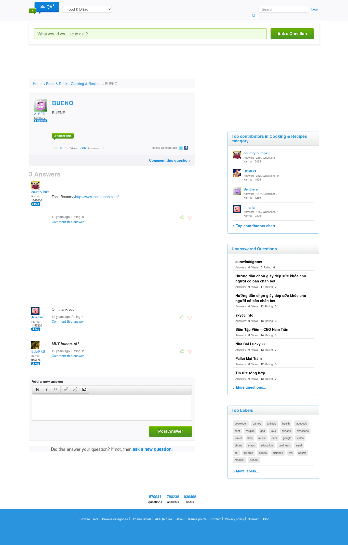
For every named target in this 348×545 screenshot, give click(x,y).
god (262, 431)
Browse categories (115, 519)
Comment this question (169, 160)
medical (239, 460)
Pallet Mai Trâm (248, 358)
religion (250, 431)
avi (290, 453)
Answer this (63, 135)
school (254, 460)
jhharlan (37, 317)
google (287, 438)
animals (271, 423)
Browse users (88, 519)
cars (274, 438)
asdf (237, 431)
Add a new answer (47, 381)
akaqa (263, 453)
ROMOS (250, 171)
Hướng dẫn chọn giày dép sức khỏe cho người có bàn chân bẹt (270, 278)
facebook (301, 423)
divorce (248, 453)
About (180, 519)
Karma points (197, 519)
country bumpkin (43, 191)
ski (236, 453)
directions (303, 431)
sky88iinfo (244, 315)
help (249, 438)
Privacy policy (234, 519)
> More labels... (246, 470)
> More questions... (249, 387)
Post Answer (170, 431)
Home (38, 83)
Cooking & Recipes (86, 83)
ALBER (39, 113)
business (284, 445)
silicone (286, 431)
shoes (238, 445)
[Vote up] (56, 148)
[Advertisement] (121, 66)
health (286, 423)
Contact (215, 519)
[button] (37, 390)
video (300, 438)
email (299, 445)
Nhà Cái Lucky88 (250, 343)
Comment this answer (68, 221)
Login (315, 9)
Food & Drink (56, 83)
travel (238, 438)
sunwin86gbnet (248, 261)
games (257, 423)
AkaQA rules (163, 519)
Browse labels (141, 519)
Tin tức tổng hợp (250, 372)
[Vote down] (66, 148)
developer (241, 423)
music (262, 438)
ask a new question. (153, 449)
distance (278, 453)
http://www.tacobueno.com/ (97, 196)
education (267, 445)
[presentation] (37, 389)
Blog (266, 519)
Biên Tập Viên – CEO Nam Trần (261, 329)
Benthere (251, 189)
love (273, 431)
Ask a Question (292, 33)
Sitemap (253, 519)
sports (302, 453)
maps (251, 445)
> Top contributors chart (254, 225)
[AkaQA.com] (44, 7)
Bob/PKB (38, 351)
